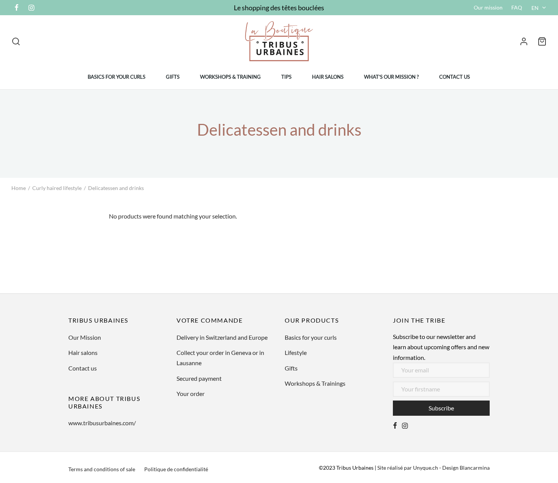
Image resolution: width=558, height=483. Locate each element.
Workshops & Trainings (315, 383)
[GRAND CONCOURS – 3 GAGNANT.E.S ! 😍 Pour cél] (33, 266)
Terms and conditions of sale (101, 469)
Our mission (488, 7)
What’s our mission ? (391, 77)
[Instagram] (31, 8)
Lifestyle (296, 352)
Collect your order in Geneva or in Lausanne (220, 357)
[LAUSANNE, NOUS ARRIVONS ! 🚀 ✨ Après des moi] (244, 266)
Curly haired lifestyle (57, 188)
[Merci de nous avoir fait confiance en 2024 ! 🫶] (454, 266)
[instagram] (405, 426)
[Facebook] (16, 8)
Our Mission (84, 337)
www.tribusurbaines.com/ (102, 422)
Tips (286, 77)
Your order (191, 393)
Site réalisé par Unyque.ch (407, 467)
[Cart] (542, 41)
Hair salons (328, 77)
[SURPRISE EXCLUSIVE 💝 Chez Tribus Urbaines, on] (173, 266)
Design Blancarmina (466, 467)
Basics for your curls (116, 77)
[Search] (15, 41)
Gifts (173, 77)
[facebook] (395, 426)
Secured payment (199, 378)
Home (18, 188)
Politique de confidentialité (176, 469)
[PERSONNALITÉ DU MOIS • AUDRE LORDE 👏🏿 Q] (103, 266)
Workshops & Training (230, 77)
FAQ (516, 7)
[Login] (523, 41)
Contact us (454, 77)
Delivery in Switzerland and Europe (222, 337)
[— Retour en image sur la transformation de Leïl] (525, 266)
